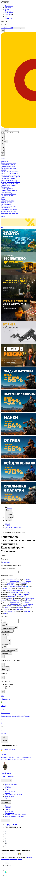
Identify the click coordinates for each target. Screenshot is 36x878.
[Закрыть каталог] (3, 154)
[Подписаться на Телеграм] (6, 834)
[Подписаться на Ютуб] (6, 844)
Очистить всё (5, 666)
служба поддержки (19, 28)
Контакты (4, 821)
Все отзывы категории (8, 749)
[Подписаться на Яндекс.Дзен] (6, 836)
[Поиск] (3, 135)
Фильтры (6, 670)
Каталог (6, 130)
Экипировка (9, 529)
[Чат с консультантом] (3, 150)
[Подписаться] (20, 854)
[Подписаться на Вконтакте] (6, 831)
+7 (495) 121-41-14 (7, 28)
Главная (9, 508)
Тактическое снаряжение (13, 527)
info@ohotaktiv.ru (10, 826)
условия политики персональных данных (16, 858)
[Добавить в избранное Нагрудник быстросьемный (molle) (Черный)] (3, 691)
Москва (6, 2)
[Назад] (3, 30)
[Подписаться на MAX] (5, 841)
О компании (5, 802)
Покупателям (5, 781)
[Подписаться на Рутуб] (6, 846)
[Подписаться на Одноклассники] (6, 839)
